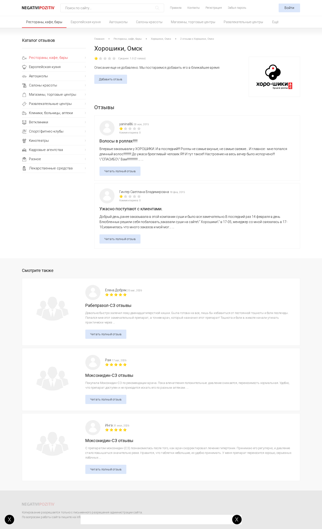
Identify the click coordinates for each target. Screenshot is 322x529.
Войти (289, 8)
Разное (35, 159)
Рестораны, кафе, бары (44, 22)
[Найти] (157, 8)
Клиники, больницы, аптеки (51, 113)
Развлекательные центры (243, 22)
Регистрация (214, 7)
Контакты (193, 7)
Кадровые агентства (46, 150)
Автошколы (118, 22)
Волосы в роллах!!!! (118, 140)
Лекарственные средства (51, 168)
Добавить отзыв (110, 79)
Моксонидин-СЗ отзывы (109, 375)
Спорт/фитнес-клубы (46, 131)
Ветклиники (38, 122)
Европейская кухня (86, 22)
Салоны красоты (149, 22)
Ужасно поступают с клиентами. (130, 208)
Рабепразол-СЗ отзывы (108, 305)
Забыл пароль (237, 7)
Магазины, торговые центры (193, 22)
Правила (176, 7)
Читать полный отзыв (120, 171)
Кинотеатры (39, 140)
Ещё (275, 22)
